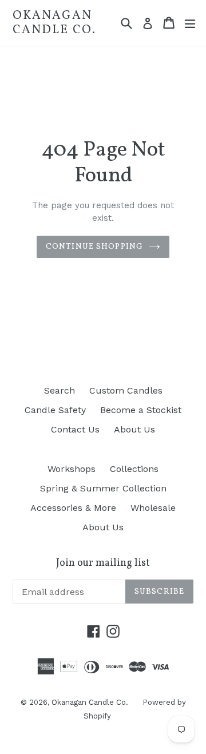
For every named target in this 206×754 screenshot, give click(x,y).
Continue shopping (94, 246)
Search (59, 390)
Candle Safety (55, 409)
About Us (134, 429)
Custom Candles (126, 390)
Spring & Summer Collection (103, 488)
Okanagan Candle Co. (54, 23)
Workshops (71, 468)
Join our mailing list (103, 563)
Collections (134, 468)
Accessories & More (73, 507)
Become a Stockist (140, 409)
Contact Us (75, 429)
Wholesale (153, 507)
